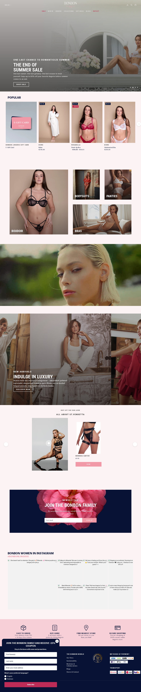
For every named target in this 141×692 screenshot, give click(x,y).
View (88, 464)
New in (50, 11)
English (7, 5)
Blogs (69, 669)
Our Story (70, 658)
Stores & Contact (73, 672)
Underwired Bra (110, 147)
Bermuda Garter (83, 456)
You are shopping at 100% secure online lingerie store (117, 637)
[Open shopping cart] (135, 5)
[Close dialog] (57, 641)
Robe (40, 147)
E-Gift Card (10, 147)
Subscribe (30, 684)
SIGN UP (89, 520)
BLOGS (88, 11)
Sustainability (72, 661)
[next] (139, 124)
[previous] (2, 124)
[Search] (131, 5)
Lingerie (58, 11)
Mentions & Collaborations (72, 665)
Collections (69, 11)
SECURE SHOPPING (117, 633)
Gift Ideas (80, 11)
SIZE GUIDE (55, 633)
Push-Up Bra (75, 147)
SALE (44, 11)
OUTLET (96, 11)
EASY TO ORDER (23, 633)
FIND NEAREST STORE (86, 633)
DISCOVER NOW (23, 389)
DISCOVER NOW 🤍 (24, 84)
